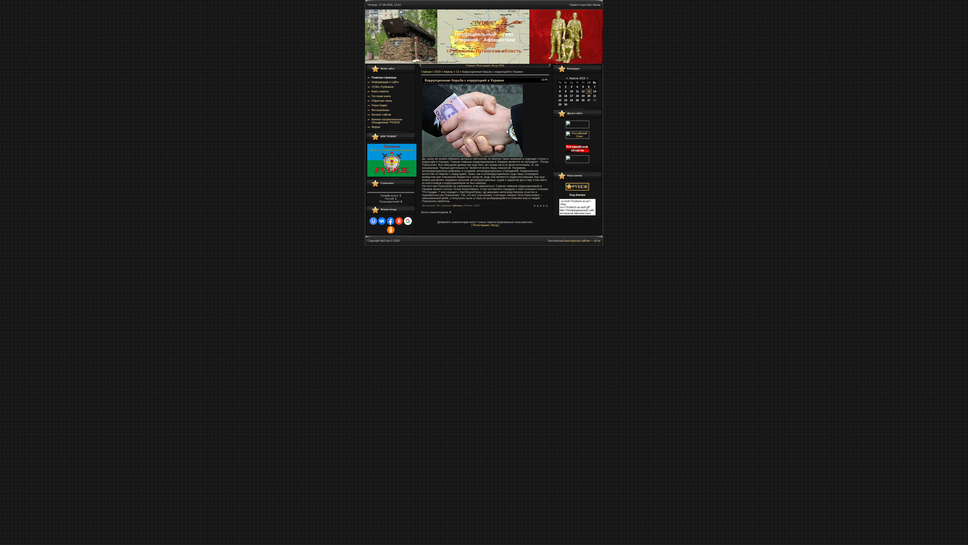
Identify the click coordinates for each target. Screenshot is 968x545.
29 (559, 104)
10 (571, 91)
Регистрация (483, 65)
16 (565, 95)
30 (565, 104)
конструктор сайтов (577, 240)
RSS (501, 65)
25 (577, 100)
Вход (494, 65)
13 (457, 71)
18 (577, 95)
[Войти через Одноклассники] (391, 230)
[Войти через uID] (373, 221)
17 (571, 95)
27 (588, 100)
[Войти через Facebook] (390, 221)
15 (559, 95)
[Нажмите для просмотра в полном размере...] (472, 156)
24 (571, 100)
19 (583, 95)
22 (559, 100)
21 (594, 95)
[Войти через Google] (408, 221)
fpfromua (457, 205)
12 (583, 91)
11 (577, 91)
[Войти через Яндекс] (399, 221)
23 (565, 100)
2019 (438, 71)
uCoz (597, 240)
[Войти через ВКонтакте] (382, 221)
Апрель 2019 (577, 78)
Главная (470, 65)
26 (583, 100)
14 (594, 91)
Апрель (448, 71)
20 (588, 95)
